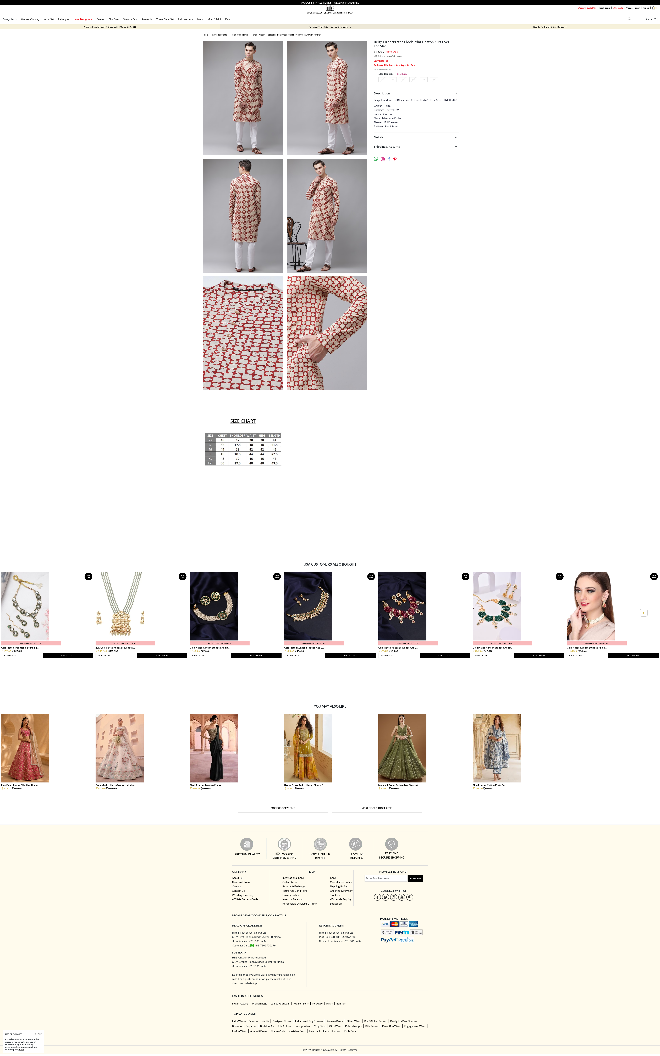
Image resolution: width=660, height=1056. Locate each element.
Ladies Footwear (280, 1003)
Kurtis (265, 1021)
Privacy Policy (290, 894)
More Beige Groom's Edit (377, 808)
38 (393, 79)
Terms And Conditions (294, 890)
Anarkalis (147, 19)
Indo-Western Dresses (245, 1021)
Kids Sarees (371, 1026)
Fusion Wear (239, 1031)
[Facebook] (377, 897)
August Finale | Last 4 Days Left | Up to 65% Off (110, 27)
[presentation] (16, 613)
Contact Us (238, 890)
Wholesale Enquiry (340, 899)
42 (413, 79)
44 (423, 79)
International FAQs (293, 877)
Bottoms (237, 1026)
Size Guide (402, 74)
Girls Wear (335, 1026)
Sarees (100, 19)
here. (21, 1049)
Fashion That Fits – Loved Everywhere (330, 27)
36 (382, 79)
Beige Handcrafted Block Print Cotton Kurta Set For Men (294, 35)
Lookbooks (336, 903)
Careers (236, 886)
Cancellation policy (341, 882)
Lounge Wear (302, 1026)
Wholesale (618, 8)
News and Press (241, 882)
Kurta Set (49, 19)
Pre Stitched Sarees (375, 1021)
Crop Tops (320, 1026)
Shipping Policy (339, 886)
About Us (237, 877)
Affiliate (629, 8)
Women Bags (259, 1003)
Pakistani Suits (297, 1031)
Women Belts (301, 1003)
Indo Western (185, 19)
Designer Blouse (282, 1021)
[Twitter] (385, 897)
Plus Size (114, 19)
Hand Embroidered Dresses (324, 1031)
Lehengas (63, 19)
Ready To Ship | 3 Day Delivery (550, 27)
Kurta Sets (350, 1031)
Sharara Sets (130, 19)
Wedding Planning (242, 894)
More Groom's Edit (283, 808)
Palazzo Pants (335, 1021)
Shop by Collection (240, 35)
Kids (227, 19)
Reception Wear (391, 1026)
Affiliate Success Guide (245, 899)
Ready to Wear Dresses (403, 1021)
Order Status (289, 882)
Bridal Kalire (267, 1026)
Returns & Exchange (293, 886)
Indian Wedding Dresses (309, 1021)
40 (403, 79)
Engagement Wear (415, 1026)
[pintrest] (409, 897)
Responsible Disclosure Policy (299, 903)
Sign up (646, 8)
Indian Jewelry (240, 1003)
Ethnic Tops (284, 1026)
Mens (200, 19)
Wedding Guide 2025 (587, 8)
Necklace (317, 1003)
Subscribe (415, 878)
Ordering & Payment (341, 890)
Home (205, 35)
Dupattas (251, 1026)
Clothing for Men (220, 35)
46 (434, 79)
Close (38, 1034)
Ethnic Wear (353, 1021)
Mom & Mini (214, 19)
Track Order (604, 8)
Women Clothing (30, 19)
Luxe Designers (83, 19)
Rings (329, 1003)
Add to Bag (67, 656)
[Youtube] (401, 897)
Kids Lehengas (353, 1026)
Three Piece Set (165, 19)
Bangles (341, 1003)
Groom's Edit (259, 35)
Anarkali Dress (258, 1031)
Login (637, 8)
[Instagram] (393, 897)
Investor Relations (293, 899)
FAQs (333, 877)
